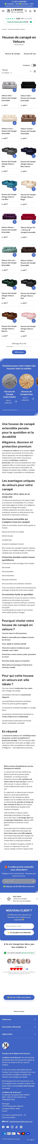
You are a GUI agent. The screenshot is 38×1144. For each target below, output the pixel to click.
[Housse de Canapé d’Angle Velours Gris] (9, 151)
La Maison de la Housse (13, 1139)
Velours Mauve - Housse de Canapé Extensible (9, 229)
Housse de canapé (12, 54)
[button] (35, 11)
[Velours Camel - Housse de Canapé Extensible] (28, 118)
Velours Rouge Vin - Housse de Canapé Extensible (28, 229)
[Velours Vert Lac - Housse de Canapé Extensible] (9, 250)
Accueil (4, 29)
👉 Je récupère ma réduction (19, 932)
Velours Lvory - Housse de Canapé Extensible (9, 131)
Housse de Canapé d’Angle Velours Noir (28, 295)
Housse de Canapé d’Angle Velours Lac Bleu (9, 196)
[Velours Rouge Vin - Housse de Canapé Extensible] (28, 217)
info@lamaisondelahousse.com (20, 1121)
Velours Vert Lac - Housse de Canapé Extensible (9, 262)
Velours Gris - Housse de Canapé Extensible (9, 98)
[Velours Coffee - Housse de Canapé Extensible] (28, 250)
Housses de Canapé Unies (26, 392)
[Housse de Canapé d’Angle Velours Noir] (28, 283)
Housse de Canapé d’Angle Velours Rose (28, 328)
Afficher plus (19, 352)
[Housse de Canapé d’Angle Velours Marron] (9, 315)
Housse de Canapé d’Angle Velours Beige (28, 197)
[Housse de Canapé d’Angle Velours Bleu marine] (28, 151)
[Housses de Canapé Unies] (26, 381)
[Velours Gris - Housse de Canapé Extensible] (9, 85)
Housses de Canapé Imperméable (9, 394)
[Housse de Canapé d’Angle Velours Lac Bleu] (9, 184)
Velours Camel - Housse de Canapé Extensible (28, 131)
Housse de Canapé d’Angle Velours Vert (9, 295)
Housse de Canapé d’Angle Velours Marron (9, 328)
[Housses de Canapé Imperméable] (9, 381)
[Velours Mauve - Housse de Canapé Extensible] (9, 217)
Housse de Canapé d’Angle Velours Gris (9, 163)
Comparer (26, 65)
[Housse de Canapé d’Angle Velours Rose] (28, 316)
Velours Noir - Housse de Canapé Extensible (28, 98)
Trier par (5, 70)
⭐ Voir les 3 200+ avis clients (19, 997)
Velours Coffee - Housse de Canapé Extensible (28, 262)
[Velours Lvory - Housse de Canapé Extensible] (9, 118)
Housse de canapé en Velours (16, 29)
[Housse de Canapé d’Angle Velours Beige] (28, 184)
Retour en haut (19, 1011)
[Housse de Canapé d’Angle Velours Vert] (9, 283)
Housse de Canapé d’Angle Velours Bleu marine (28, 164)
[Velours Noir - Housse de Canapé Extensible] (28, 85)
